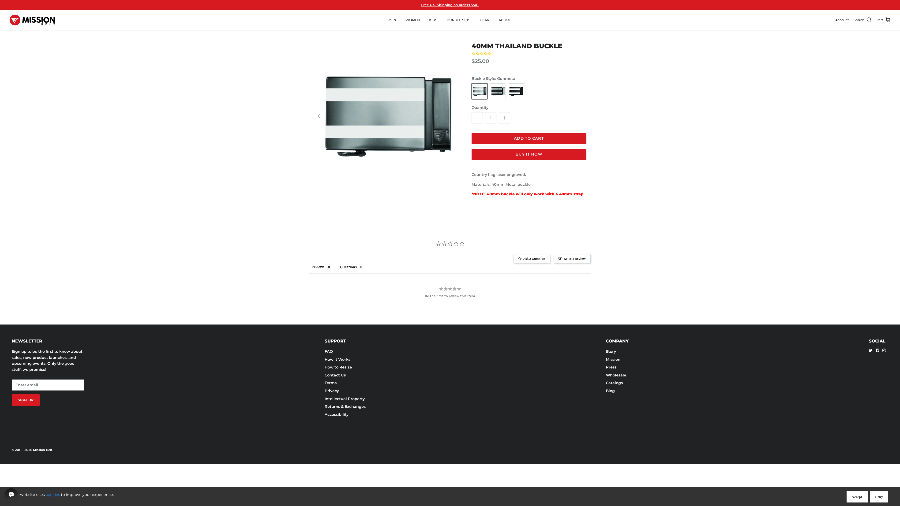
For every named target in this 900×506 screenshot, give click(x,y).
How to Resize (338, 367)
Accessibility (337, 414)
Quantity (480, 107)
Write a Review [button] (574, 259)
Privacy (332, 391)
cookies (53, 494)
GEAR (484, 20)
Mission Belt (42, 450)
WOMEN (412, 20)
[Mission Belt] (32, 20)
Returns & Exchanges (345, 406)
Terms (331, 383)
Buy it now (529, 154)
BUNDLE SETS (458, 20)
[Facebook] (877, 350)
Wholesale (616, 375)
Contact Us (335, 375)
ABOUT (505, 20)
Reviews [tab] (318, 267)
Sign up (26, 400)
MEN (392, 20)
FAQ (329, 351)
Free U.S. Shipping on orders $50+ (450, 5)
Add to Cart (529, 138)
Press (611, 367)
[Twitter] (870, 350)
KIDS (433, 20)
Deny (879, 497)
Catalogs (614, 383)
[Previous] (319, 116)
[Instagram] (884, 350)
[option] (387, 116)
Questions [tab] (348, 267)
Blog (610, 391)
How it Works (337, 359)
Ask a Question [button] (534, 259)
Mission (613, 359)
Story (611, 351)
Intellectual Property (345, 399)
